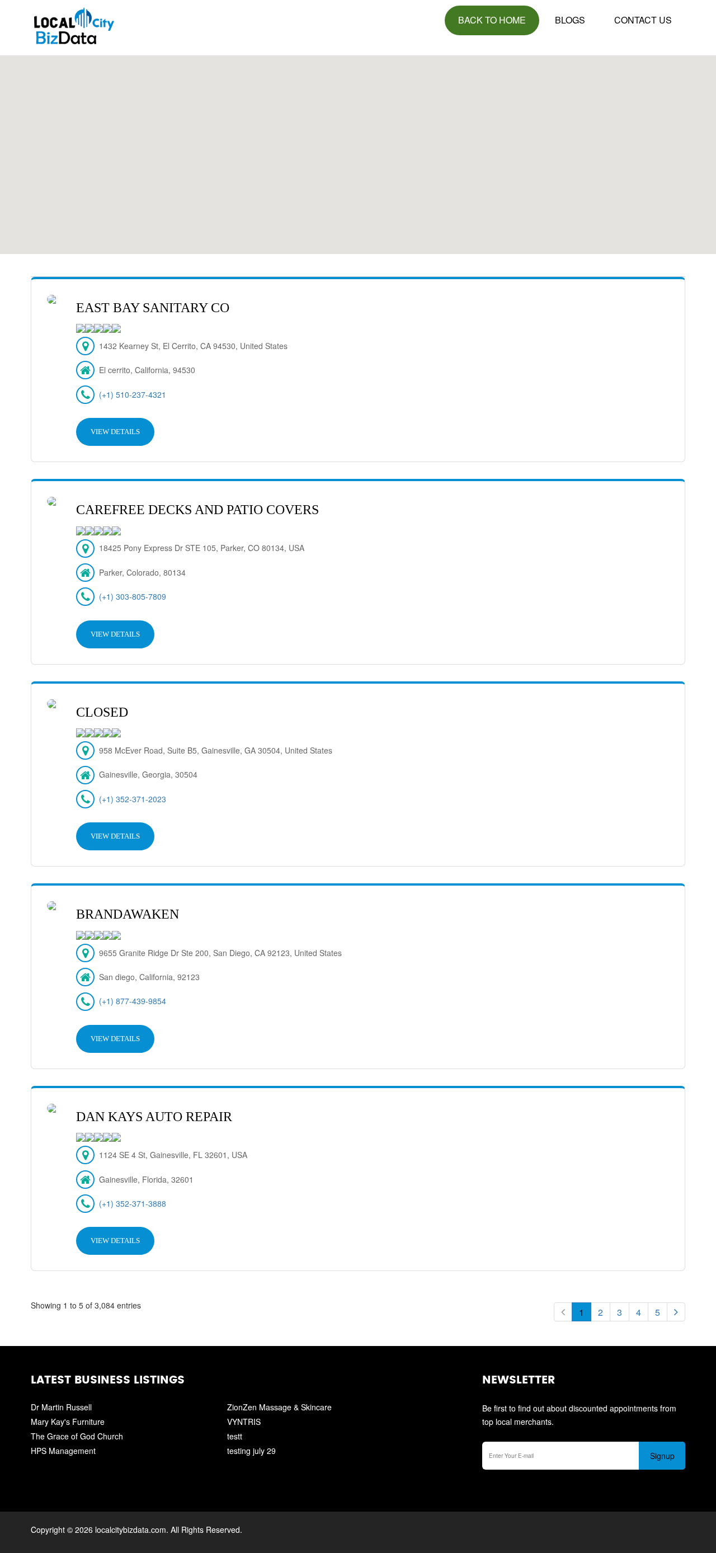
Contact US (643, 19)
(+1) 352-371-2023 (132, 798)
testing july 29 (251, 1450)
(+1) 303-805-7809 (132, 596)
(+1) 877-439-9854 (132, 1000)
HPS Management (63, 1450)
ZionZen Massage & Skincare (279, 1407)
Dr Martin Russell (61, 1407)
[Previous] (563, 1311)
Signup (662, 1455)
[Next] (676, 1311)
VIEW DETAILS (115, 431)
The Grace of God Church (77, 1436)
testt (234, 1436)
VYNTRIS (244, 1421)
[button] (358, 148)
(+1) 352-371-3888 (132, 1203)
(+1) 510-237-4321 (132, 394)
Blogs (570, 19)
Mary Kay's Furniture (68, 1421)
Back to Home (492, 19)
